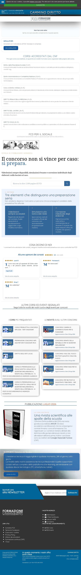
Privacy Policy (10, 535)
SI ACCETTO (40, 5)
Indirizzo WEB (51, 519)
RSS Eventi (50, 530)
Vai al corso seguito (12, 276)
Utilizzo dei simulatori (12, 537)
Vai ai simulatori (10, 48)
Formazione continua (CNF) (15, 539)
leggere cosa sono (35, 1)
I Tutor (7, 542)
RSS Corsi (49, 528)
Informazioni (50, 515)
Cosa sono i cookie (12, 532)
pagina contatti (38, 558)
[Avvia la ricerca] (67, 183)
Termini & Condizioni (12, 530)
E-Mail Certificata (52, 517)
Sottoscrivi (72, 492)
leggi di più (47, 271)
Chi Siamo (50, 522)
